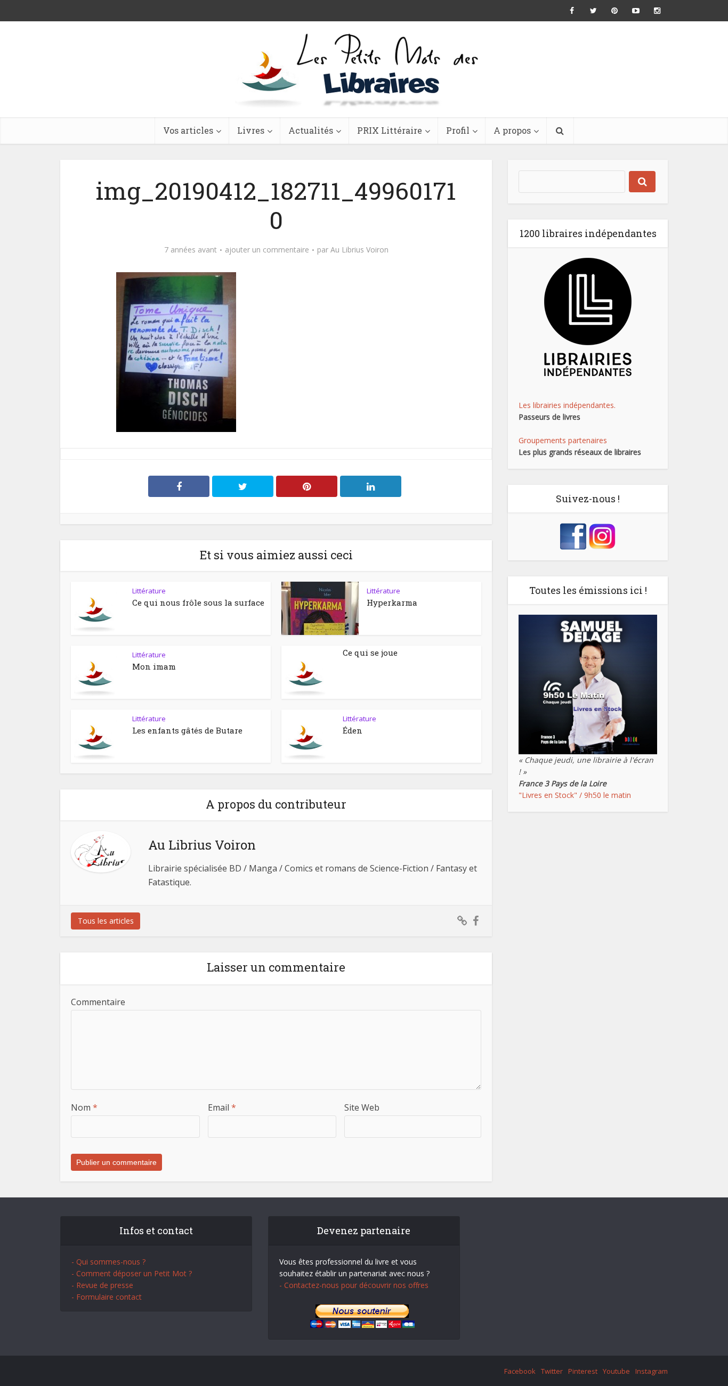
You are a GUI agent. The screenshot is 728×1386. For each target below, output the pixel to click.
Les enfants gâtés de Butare (187, 730)
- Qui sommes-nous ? (108, 1262)
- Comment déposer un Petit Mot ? (131, 1273)
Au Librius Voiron (359, 250)
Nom (84, 1107)
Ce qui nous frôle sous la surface (198, 602)
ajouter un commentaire (267, 250)
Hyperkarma (392, 602)
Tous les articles (106, 921)
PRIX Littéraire (389, 130)
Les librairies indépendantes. (567, 405)
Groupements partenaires (563, 440)
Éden (352, 730)
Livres (250, 130)
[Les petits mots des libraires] (364, 69)
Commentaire (98, 1002)
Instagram (651, 1371)
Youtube (616, 1371)
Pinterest (582, 1371)
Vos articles (188, 130)
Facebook (520, 1371)
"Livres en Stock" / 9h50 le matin (575, 795)
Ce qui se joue (370, 652)
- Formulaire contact (106, 1297)
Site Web (361, 1107)
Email (222, 1107)
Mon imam (154, 666)
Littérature (149, 591)
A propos (512, 130)
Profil (458, 130)
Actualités (310, 130)
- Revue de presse (102, 1285)
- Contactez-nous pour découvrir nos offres (353, 1285)
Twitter (552, 1371)
